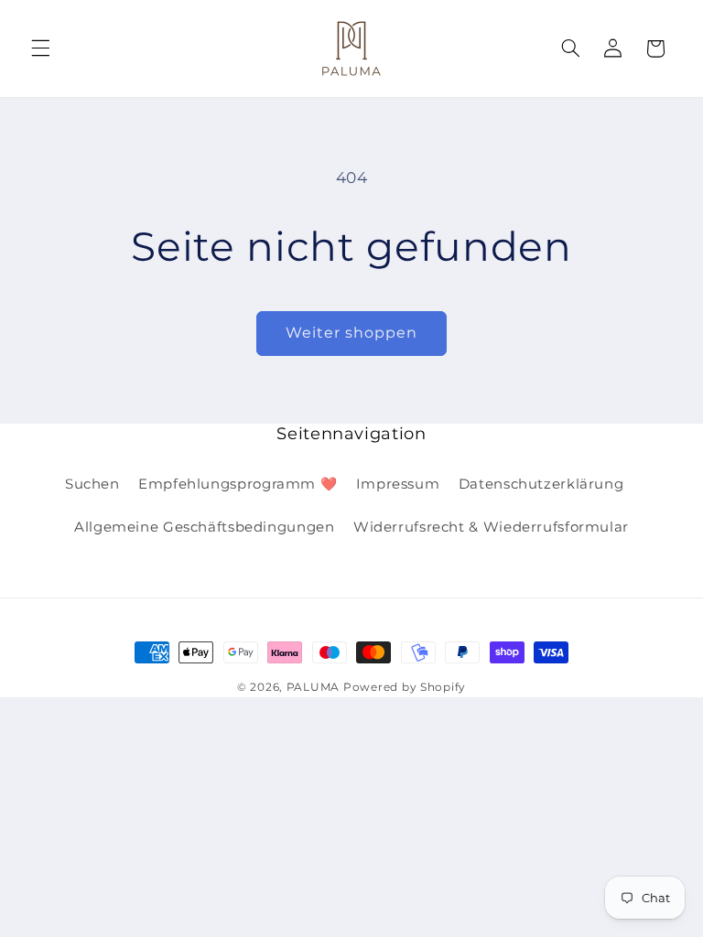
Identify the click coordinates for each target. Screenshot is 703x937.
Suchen (92, 484)
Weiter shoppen (352, 332)
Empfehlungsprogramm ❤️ (237, 484)
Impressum (398, 484)
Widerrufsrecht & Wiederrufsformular (491, 527)
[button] (40, 48)
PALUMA (313, 687)
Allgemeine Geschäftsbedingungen (204, 527)
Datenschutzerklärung (541, 484)
